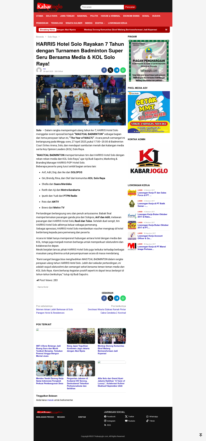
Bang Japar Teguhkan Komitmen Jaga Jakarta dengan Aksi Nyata (78, 348)
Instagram (111, 421)
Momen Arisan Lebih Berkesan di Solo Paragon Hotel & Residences (54, 309)
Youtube (131, 421)
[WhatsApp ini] (123, 70)
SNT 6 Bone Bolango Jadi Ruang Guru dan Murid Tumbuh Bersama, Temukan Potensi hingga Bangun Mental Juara (49, 350)
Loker (140, 190)
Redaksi (61, 417)
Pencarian (130, 7)
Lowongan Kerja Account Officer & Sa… (150, 237)
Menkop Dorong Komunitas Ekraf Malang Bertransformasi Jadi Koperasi (100, 29)
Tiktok (152, 421)
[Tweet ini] (110, 70)
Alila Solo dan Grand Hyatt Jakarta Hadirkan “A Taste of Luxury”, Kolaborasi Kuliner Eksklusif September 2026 (111, 382)
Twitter (131, 417)
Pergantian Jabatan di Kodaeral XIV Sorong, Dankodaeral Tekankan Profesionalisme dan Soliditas (78, 383)
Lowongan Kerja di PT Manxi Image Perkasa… (152, 247)
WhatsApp (153, 417)
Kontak (82, 417)
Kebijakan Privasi (45, 417)
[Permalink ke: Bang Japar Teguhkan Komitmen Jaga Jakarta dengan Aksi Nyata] (81, 336)
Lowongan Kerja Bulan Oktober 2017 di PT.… (153, 226)
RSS (109, 425)
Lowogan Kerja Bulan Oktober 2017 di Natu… (152, 215)
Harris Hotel (43, 287)
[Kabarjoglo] (49, 7)
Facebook (111, 417)
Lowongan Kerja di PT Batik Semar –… (151, 204)
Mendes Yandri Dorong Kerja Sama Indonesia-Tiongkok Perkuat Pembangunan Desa (49, 381)
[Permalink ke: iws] (39, 70)
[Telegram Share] (117, 70)
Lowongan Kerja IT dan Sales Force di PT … (152, 193)
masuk (50, 400)
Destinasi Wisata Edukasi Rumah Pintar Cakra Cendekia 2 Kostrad (107, 309)
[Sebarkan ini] (104, 70)
